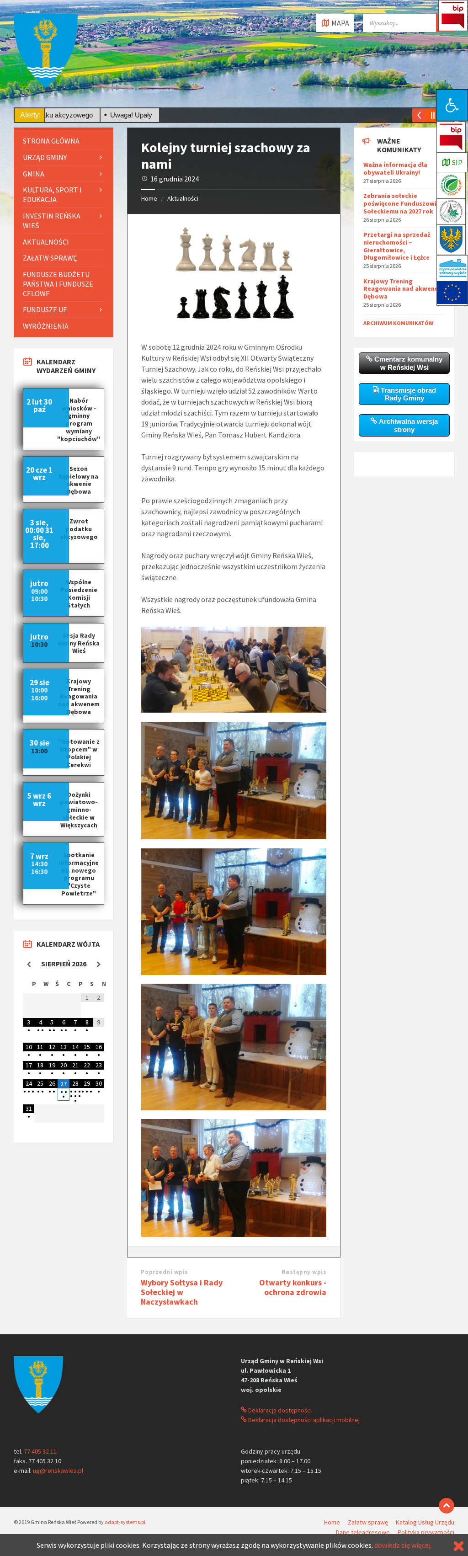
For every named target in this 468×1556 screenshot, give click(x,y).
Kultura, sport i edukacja (52, 194)
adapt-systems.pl (125, 1522)
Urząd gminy (45, 157)
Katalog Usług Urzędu (425, 1522)
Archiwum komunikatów (398, 323)
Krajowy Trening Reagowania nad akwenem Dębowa (403, 289)
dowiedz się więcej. (403, 1545)
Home (149, 198)
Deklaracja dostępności (279, 1410)
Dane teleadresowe (363, 1532)
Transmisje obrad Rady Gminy (407, 394)
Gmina (33, 173)
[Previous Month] (28, 964)
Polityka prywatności (426, 1532)
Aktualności (182, 198)
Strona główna (51, 140)
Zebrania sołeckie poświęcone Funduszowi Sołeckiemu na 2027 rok (399, 203)
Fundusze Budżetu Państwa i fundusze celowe (58, 284)
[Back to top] (446, 1505)
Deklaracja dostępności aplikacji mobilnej (303, 1420)
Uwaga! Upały (98, 115)
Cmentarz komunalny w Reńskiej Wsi (407, 363)
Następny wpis (304, 1272)
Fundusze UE (45, 309)
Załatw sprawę (50, 257)
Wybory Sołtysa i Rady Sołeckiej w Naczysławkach (182, 1292)
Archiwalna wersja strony (407, 425)
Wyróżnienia (46, 325)
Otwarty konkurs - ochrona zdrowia (292, 1287)
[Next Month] (99, 964)
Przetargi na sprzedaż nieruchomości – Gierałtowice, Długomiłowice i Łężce (396, 245)
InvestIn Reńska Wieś (51, 220)
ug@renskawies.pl (58, 1470)
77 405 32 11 (40, 1451)
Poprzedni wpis (164, 1272)
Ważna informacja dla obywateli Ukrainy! (395, 168)
